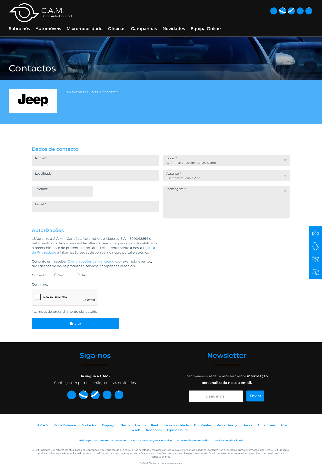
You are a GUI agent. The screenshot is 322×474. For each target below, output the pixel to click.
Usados (140, 425)
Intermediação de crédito (193, 440)
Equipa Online (206, 28)
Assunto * (173, 174)
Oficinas (117, 28)
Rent (154, 425)
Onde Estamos (65, 425)
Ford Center (202, 425)
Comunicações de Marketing (90, 261)
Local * (171, 158)
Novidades (174, 28)
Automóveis (48, 28)
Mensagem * (176, 189)
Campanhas (144, 28)
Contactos (89, 425)
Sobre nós (19, 28)
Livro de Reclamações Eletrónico (151, 440)
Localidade (43, 174)
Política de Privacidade (229, 440)
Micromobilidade (85, 28)
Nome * (40, 158)
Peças (247, 425)
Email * (40, 204)
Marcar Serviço (227, 425)
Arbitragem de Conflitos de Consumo (102, 440)
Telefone (41, 189)
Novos (125, 425)
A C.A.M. (43, 425)
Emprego (108, 425)
